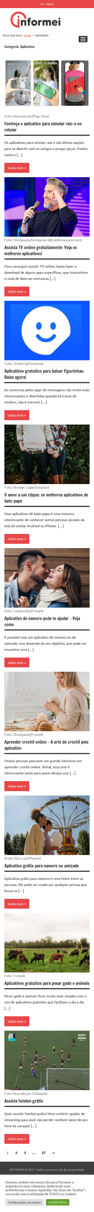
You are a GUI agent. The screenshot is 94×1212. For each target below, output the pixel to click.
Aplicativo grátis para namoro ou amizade (41, 866)
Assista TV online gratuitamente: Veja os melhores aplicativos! (40, 250)
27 (44, 1152)
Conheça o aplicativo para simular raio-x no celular (43, 127)
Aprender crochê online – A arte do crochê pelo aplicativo (46, 745)
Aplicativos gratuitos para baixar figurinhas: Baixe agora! (44, 374)
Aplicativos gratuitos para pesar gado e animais (46, 983)
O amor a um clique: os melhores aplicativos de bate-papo (46, 498)
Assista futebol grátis (23, 1101)
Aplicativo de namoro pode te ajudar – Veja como (42, 621)
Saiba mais (16, 168)
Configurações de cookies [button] (24, 1202)
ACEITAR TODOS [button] (58, 1202)
